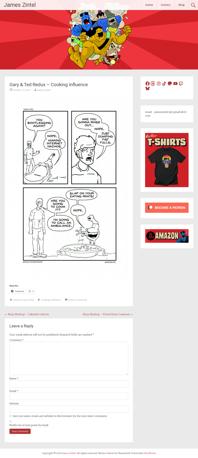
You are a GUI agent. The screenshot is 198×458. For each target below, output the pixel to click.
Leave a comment (77, 299)
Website (14, 403)
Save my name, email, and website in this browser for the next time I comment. (60, 416)
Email (13, 391)
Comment (16, 340)
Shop (181, 4)
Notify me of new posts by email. (29, 425)
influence (56, 299)
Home (149, 4)
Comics (165, 4)
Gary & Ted (28, 299)
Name (14, 378)
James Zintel (20, 5)
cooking (45, 299)
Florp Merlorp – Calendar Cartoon (27, 314)
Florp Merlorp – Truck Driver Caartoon (108, 314)
